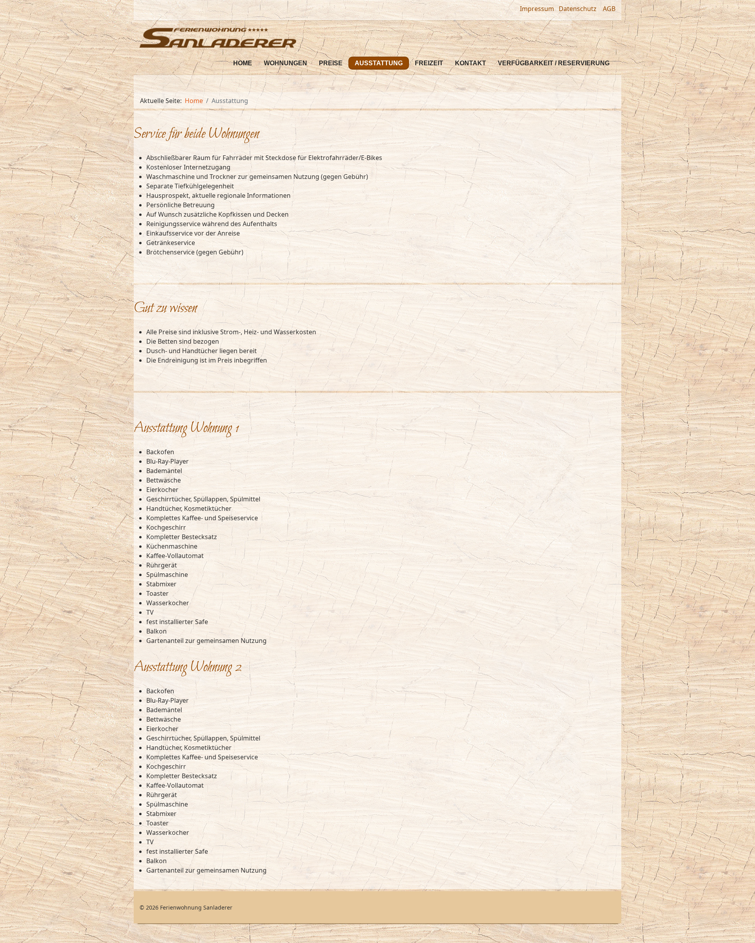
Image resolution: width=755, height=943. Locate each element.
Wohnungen (285, 63)
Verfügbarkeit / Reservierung (554, 63)
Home (242, 63)
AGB (609, 8)
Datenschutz (578, 8)
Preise (331, 63)
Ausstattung (379, 63)
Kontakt (470, 63)
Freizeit (429, 63)
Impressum (537, 8)
